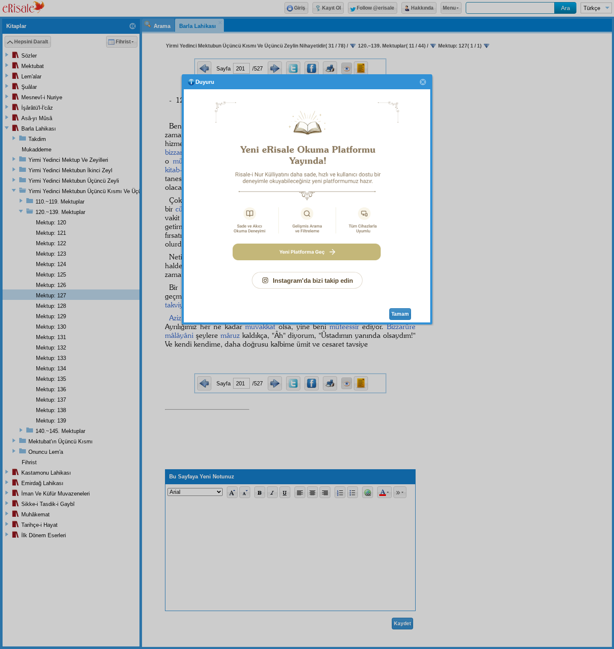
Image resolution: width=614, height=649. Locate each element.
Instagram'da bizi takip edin (313, 280)
